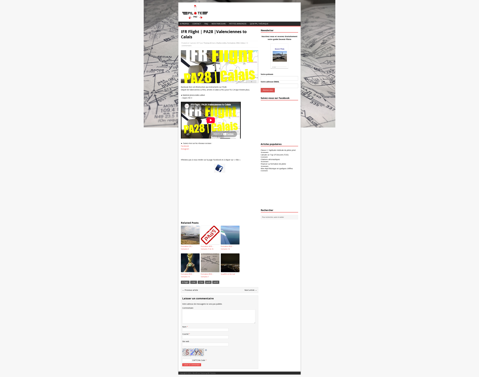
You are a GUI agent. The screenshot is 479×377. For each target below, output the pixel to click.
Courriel (185, 334)
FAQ (206, 23)
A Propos (184, 23)
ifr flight (185, 282)
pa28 (208, 282)
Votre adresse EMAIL (270, 82)
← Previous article (190, 290)
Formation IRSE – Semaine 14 (227, 247)
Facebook (185, 146)
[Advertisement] (219, 199)
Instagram (185, 149)
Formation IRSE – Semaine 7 (207, 275)
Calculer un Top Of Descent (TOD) (275, 155)
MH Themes (211, 373)
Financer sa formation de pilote (273, 164)
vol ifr (216, 282)
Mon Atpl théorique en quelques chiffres (277, 168)
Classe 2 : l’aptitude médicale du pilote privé (278, 150)
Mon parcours (219, 23)
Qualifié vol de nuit (228, 274)
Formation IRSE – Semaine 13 (187, 275)
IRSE (238, 43)
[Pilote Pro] (200, 19)
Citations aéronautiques (270, 159)
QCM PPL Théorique (259, 23)
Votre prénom (267, 74)
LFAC (193, 282)
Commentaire (187, 308)
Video (242, 43)
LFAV (201, 282)
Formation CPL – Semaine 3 (187, 247)
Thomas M (207, 43)
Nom (184, 327)
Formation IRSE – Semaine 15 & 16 (207, 247)
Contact (196, 23)
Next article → (250, 290)
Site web (185, 341)
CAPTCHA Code (198, 360)
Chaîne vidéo (221, 43)
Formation (231, 43)
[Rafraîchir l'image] (206, 350)
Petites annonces (237, 23)
